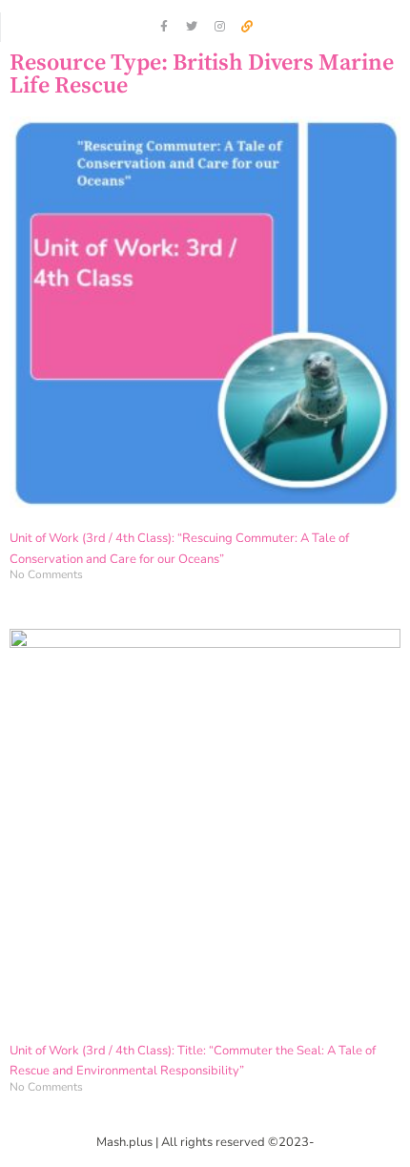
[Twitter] (191, 26)
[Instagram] (219, 26)
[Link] (247, 26)
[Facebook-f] (164, 26)
